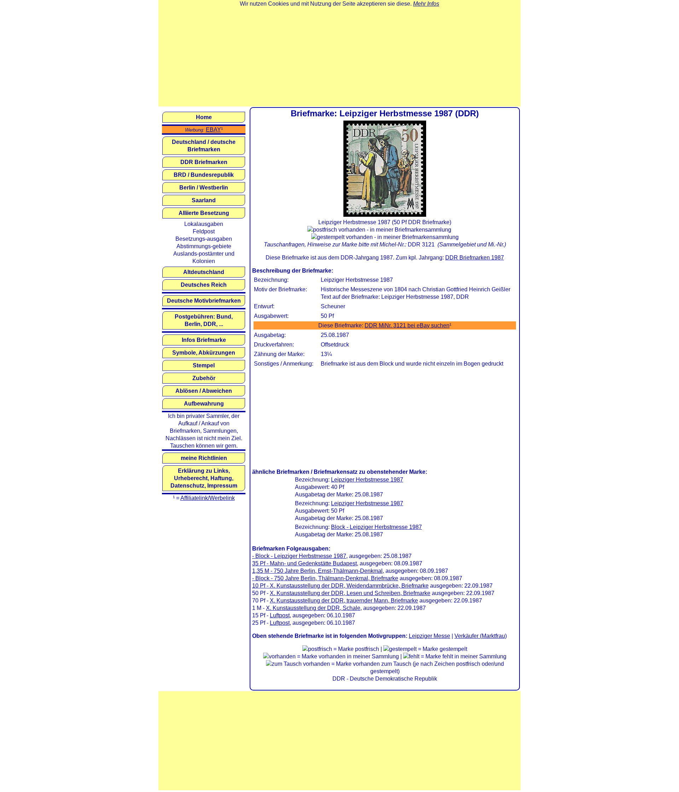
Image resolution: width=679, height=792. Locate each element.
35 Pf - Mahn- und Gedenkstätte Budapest (304, 563)
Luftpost (280, 615)
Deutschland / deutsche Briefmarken (204, 145)
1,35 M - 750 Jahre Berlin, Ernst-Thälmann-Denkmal (317, 571)
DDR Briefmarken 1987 (474, 258)
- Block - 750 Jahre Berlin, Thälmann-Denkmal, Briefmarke (325, 578)
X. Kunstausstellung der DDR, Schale (313, 608)
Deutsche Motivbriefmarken (204, 301)
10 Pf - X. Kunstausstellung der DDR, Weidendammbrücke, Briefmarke (340, 586)
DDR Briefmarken (203, 162)
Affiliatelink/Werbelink (207, 498)
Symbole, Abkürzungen (203, 353)
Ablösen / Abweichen (203, 391)
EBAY (213, 130)
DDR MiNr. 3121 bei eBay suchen (407, 325)
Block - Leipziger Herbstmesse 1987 (376, 527)
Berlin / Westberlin (203, 188)
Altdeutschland (203, 272)
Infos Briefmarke (204, 340)
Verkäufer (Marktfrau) (480, 636)
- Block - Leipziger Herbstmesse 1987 (299, 556)
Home (204, 117)
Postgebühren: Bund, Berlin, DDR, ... (204, 320)
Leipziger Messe (429, 636)
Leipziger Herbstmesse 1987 (367, 480)
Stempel (204, 365)
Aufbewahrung (204, 404)
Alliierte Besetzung (204, 213)
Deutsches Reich (204, 285)
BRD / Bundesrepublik (204, 175)
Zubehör (203, 378)
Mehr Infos (426, 4)
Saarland (204, 200)
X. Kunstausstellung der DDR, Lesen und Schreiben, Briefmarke (350, 593)
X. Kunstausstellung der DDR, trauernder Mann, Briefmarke (344, 601)
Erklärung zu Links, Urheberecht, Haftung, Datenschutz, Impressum (203, 478)
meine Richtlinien (204, 458)
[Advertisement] (339, 56)
